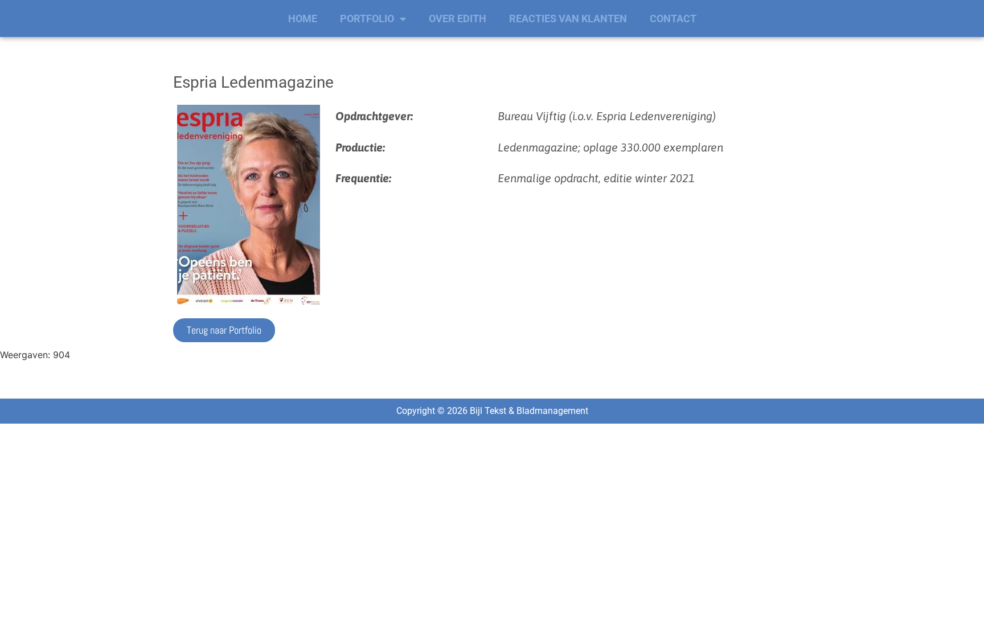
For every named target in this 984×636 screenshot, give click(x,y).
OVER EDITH (457, 18)
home (302, 18)
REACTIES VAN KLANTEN (568, 18)
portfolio (367, 18)
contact (673, 18)
